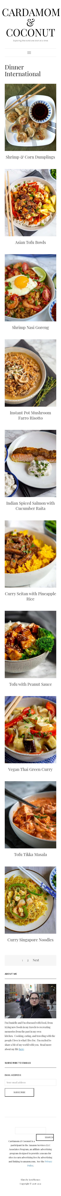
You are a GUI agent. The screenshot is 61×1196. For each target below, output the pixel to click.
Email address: (13, 1075)
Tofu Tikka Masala (30, 854)
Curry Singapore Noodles (30, 939)
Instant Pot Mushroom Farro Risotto (30, 415)
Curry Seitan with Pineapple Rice (30, 596)
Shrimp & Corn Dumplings (30, 157)
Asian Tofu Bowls (30, 242)
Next (36, 960)
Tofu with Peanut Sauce (30, 684)
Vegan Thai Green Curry (30, 769)
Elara (23, 1179)
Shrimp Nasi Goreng (30, 327)
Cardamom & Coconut (31, 22)
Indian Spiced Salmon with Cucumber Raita (30, 505)
